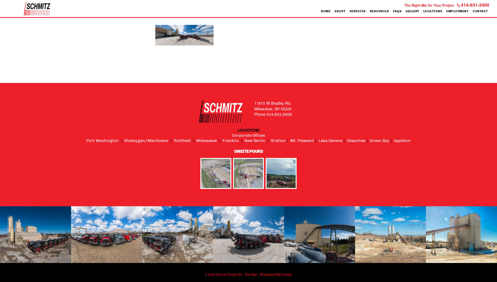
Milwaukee (206, 140)
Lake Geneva (330, 140)
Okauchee (356, 140)
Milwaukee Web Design (275, 274)
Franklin (230, 140)
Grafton (278, 140)
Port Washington (102, 140)
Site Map (251, 274)
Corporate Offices (248, 135)
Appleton (402, 140)
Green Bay (379, 140)
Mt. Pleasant (302, 140)
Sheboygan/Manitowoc (146, 140)
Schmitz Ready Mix (37, 8)
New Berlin (254, 140)
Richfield (182, 140)
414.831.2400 (279, 114)
